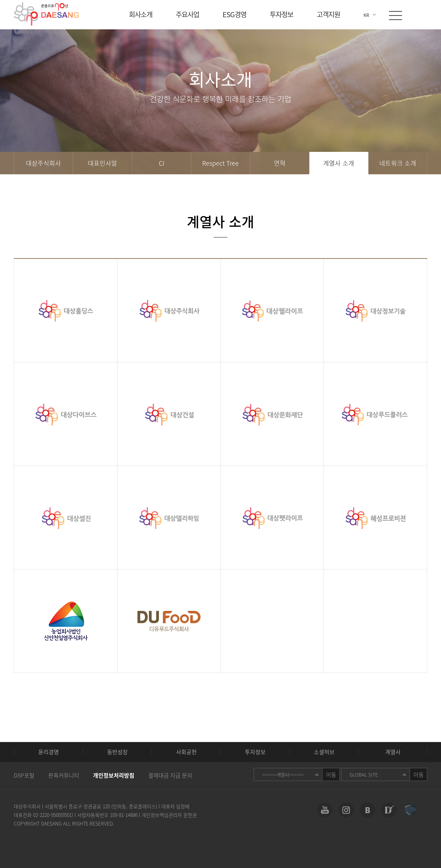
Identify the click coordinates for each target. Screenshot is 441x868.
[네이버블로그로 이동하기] (367, 810)
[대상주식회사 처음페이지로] (46, 14)
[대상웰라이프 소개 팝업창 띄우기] (272, 310)
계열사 (393, 751)
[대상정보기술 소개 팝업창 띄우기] (375, 310)
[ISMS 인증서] (410, 810)
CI (161, 163)
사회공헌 (186, 751)
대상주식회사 (43, 163)
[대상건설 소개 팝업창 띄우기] (168, 414)
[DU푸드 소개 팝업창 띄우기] (168, 621)
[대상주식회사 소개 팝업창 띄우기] (168, 310)
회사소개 (140, 14)
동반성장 (117, 751)
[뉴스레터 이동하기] (389, 810)
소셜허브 (324, 751)
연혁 (280, 163)
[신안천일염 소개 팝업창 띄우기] (65, 621)
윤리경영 (48, 751)
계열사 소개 (338, 163)
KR (366, 15)
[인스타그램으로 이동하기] (346, 810)
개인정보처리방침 (113, 775)
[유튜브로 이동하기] (324, 810)
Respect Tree (220, 163)
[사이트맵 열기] (395, 15)
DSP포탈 (24, 775)
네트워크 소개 (397, 163)
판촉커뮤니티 (63, 775)
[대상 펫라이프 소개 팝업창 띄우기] (272, 517)
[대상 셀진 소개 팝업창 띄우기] (65, 517)
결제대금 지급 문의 (170, 775)
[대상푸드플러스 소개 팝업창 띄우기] (375, 414)
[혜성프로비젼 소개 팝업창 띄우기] (375, 517)
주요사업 (187, 14)
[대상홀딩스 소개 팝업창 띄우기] (65, 310)
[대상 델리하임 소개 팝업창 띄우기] (168, 517)
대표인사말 (102, 163)
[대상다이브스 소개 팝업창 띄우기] (65, 414)
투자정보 (281, 14)
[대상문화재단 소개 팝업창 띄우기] (272, 414)
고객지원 (328, 14)
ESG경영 (234, 14)
